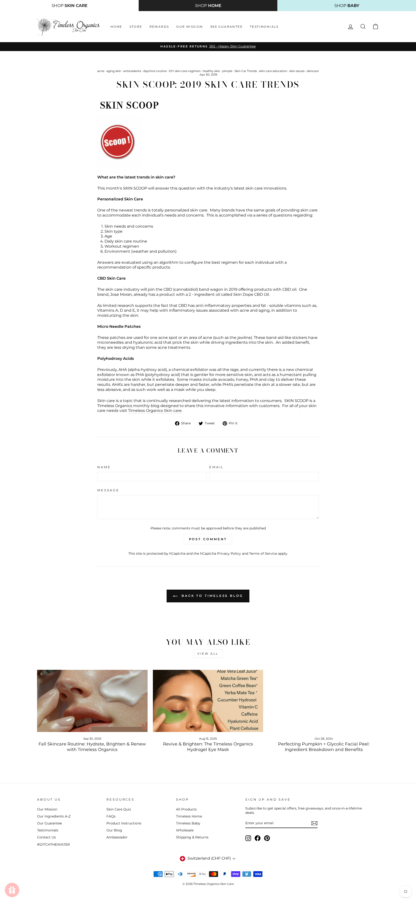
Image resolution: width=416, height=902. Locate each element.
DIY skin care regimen (185, 71)
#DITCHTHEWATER (53, 844)
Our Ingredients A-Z (54, 816)
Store (136, 26)
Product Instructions (123, 823)
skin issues (297, 71)
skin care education (273, 71)
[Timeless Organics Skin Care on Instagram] (248, 838)
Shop (69, 5)
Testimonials (264, 26)
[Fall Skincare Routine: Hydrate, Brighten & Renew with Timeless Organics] (92, 701)
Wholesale (185, 830)
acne (100, 71)
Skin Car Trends (245, 71)
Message (108, 490)
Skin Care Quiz (118, 809)
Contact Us (46, 837)
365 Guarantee (226, 26)
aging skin (113, 71)
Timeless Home (189, 816)
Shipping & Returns (192, 837)
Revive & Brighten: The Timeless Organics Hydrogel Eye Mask (208, 746)
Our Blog (114, 830)
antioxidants (132, 71)
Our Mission (189, 26)
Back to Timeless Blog (211, 596)
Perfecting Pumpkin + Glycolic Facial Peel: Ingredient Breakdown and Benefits (324, 746)
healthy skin (211, 71)
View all (208, 653)
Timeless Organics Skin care (155, 410)
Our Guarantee (49, 823)
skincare (313, 71)
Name (104, 467)
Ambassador (117, 837)
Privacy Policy (229, 553)
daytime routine (155, 71)
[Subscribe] (314, 823)
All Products (186, 809)
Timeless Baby (188, 823)
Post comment (208, 539)
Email (216, 467)
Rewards (159, 26)
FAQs (111, 816)
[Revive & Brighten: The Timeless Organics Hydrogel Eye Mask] (208, 701)
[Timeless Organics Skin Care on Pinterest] (267, 838)
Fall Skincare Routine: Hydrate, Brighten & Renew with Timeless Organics (92, 746)
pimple (227, 71)
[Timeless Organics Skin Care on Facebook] (257, 838)
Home (116, 26)
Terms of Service (263, 553)
